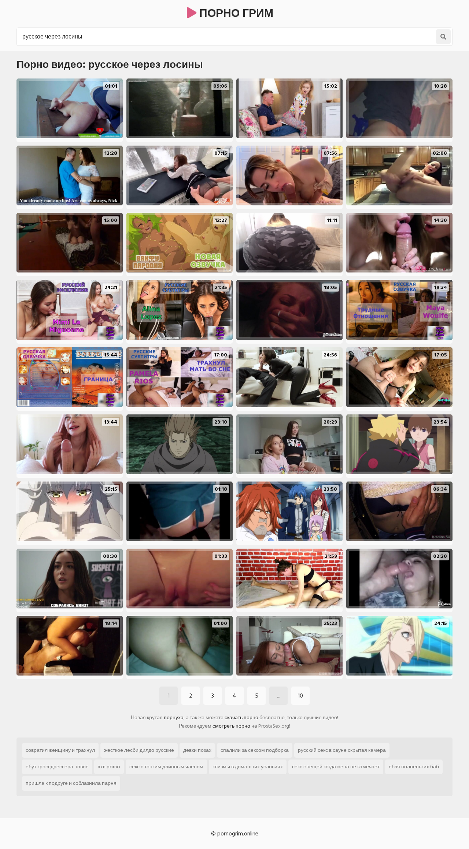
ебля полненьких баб (414, 766)
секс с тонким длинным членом (166, 766)
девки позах (197, 750)
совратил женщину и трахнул (60, 750)
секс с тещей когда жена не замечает (336, 766)
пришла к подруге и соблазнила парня (71, 783)
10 (300, 695)
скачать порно (241, 717)
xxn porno (109, 766)
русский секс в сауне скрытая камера (342, 750)
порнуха (174, 717)
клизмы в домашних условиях (248, 766)
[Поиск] (443, 36)
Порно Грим (234, 13)
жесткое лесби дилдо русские (139, 750)
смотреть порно (231, 726)
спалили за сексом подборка (255, 750)
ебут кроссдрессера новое (57, 766)
